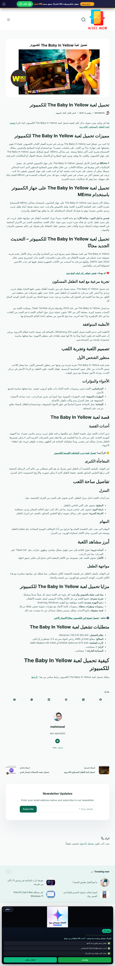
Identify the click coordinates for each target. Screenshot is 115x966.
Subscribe (28, 809)
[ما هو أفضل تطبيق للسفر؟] (104, 882)
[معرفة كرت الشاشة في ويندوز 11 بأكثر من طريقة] (50, 882)
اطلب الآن (23, 4)
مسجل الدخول (87, 843)
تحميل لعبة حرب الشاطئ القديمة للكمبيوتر (75, 452)
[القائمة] (8, 19)
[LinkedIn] (48, 700)
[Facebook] (100, 700)
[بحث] (83, 20)
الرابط (34, 676)
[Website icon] (57, 741)
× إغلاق (7, 909)
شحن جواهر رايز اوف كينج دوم (81, 273)
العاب (69, 113)
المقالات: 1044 (57, 748)
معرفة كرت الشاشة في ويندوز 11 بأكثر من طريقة (25, 882)
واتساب (85, 960)
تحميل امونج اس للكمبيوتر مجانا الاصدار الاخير (76, 617)
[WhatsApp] (31, 700)
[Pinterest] (66, 700)
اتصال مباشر (30, 960)
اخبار (74, 113)
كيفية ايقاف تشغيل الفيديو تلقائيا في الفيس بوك (80, 894)
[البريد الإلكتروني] (14, 700)
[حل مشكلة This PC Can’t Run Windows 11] (50, 894)
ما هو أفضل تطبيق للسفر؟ (84, 882)
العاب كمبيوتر (61, 113)
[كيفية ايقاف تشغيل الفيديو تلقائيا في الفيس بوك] (104, 894)
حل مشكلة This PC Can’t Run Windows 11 (28, 894)
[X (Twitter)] (83, 700)
